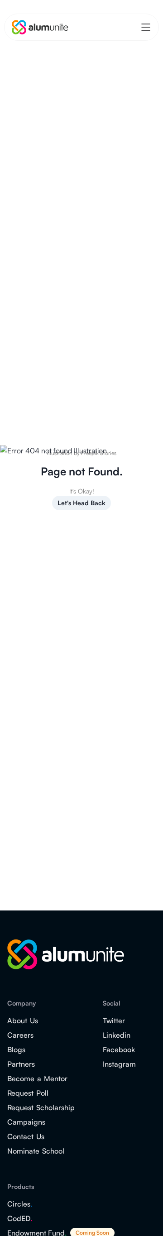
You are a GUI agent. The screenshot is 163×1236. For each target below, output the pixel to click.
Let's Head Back (81, 503)
